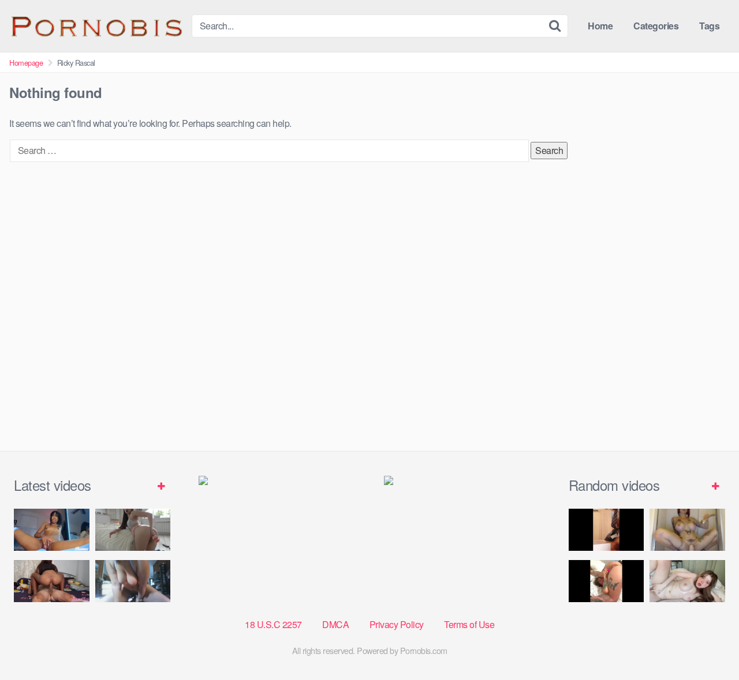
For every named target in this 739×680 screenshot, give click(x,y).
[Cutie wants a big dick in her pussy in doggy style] (133, 530)
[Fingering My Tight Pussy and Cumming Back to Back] (51, 530)
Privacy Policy (397, 624)
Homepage (26, 62)
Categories (655, 25)
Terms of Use (469, 624)
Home (600, 25)
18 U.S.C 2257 (273, 624)
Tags (709, 25)
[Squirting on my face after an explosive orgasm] (606, 581)
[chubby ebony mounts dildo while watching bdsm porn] (133, 581)
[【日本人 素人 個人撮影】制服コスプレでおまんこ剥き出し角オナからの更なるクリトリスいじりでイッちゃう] (606, 530)
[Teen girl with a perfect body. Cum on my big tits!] (687, 581)
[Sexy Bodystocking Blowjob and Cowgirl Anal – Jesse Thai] (51, 581)
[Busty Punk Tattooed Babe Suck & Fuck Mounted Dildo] (687, 530)
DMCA (335, 624)
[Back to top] (707, 643)
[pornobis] (95, 25)
